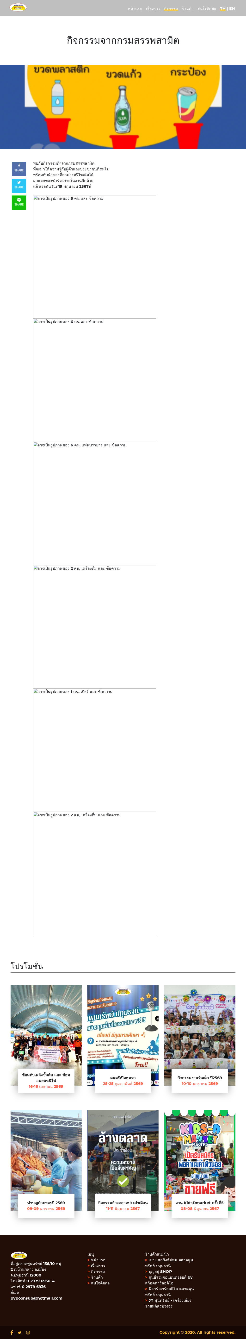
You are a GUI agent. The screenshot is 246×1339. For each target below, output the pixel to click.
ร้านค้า (95, 1277)
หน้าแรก (96, 1260)
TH (223, 9)
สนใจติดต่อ (98, 1283)
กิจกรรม (96, 1272)
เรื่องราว (96, 1266)
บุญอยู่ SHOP (158, 1272)
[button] (134, 565)
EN (232, 9)
